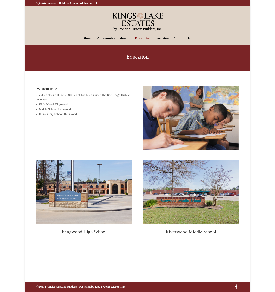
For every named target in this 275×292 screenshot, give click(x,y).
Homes (125, 38)
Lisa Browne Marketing (110, 286)
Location (162, 38)
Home (88, 38)
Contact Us (182, 38)
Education (143, 38)
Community (106, 38)
